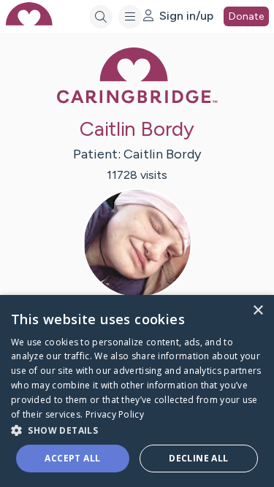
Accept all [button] (72, 458)
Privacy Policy (114, 414)
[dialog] (137, 391)
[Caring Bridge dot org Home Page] (137, 100)
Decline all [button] (198, 458)
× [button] (257, 310)
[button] (137, 429)
